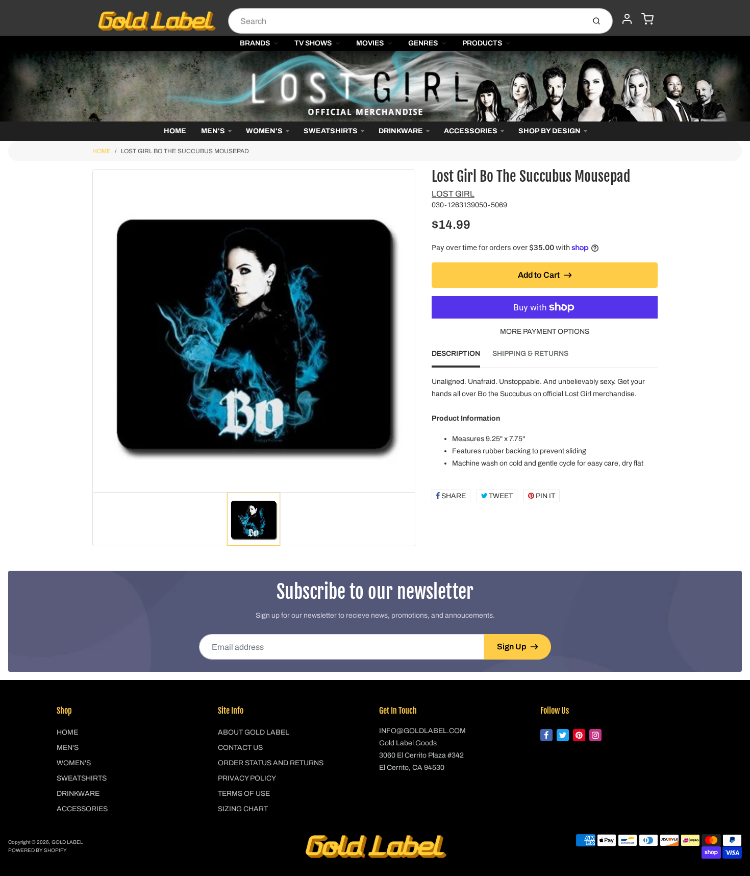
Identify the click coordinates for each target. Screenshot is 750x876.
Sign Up (511, 646)
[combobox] (405, 21)
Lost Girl (453, 193)
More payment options (544, 331)
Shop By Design (549, 131)
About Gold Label (253, 732)
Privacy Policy (247, 778)
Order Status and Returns (270, 763)
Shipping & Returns (530, 353)
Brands (255, 43)
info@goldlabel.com (422, 731)
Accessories (470, 131)
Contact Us (240, 747)
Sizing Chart (243, 809)
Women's (264, 131)
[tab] (462, 357)
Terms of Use (244, 793)
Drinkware (401, 131)
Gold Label (67, 842)
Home (175, 131)
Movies (370, 43)
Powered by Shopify (37, 850)
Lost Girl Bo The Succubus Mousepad (185, 151)
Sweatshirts (331, 131)
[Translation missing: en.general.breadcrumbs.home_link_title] (375, 86)
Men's (213, 131)
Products (482, 43)
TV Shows (313, 43)
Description (456, 353)
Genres (423, 43)
